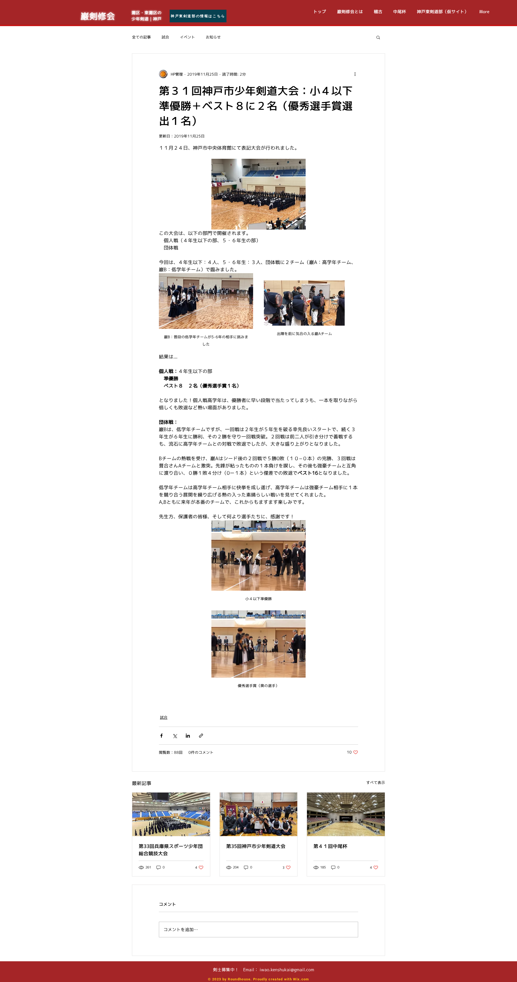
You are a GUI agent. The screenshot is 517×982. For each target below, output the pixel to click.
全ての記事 (141, 37)
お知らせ (213, 37)
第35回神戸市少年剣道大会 (255, 846)
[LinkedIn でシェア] (187, 735)
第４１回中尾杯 (330, 846)
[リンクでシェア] (201, 735)
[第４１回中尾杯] (346, 814)
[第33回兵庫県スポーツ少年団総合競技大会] (171, 814)
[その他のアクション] (355, 74)
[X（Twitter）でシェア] (174, 735)
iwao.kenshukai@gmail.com (287, 970)
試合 (165, 37)
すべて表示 (375, 782)
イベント (187, 37)
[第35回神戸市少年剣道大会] (259, 814)
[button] (378, 37)
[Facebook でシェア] (161, 735)
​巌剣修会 (98, 16)
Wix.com (301, 979)
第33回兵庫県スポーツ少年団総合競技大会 (171, 850)
